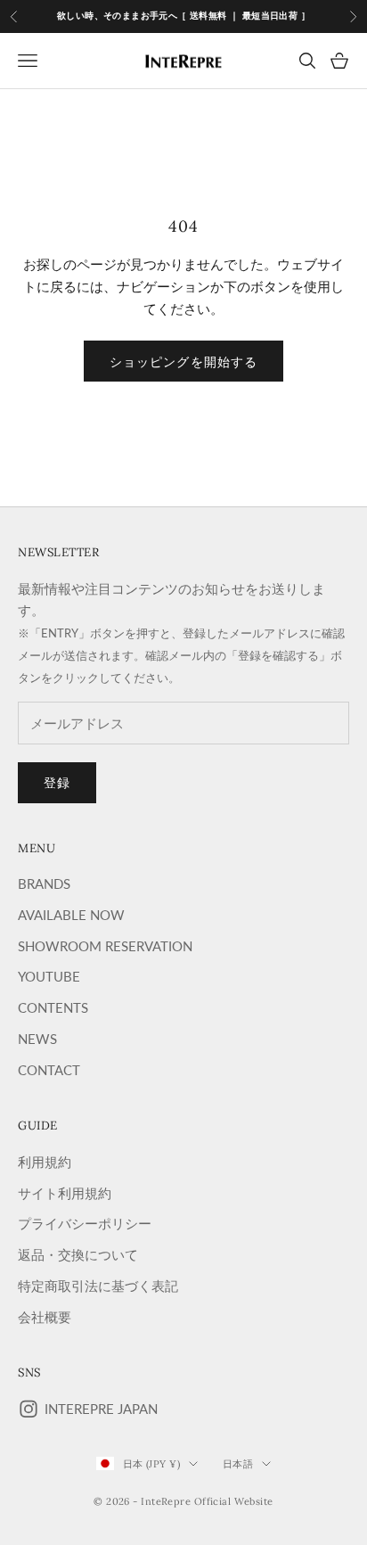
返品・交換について (78, 1254)
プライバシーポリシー (84, 1223)
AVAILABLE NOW (71, 915)
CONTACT (49, 1070)
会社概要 (44, 1317)
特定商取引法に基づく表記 (98, 1286)
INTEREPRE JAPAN (101, 1409)
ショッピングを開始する (183, 361)
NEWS (37, 1039)
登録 (57, 782)
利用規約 (44, 1162)
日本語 (238, 1464)
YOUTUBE (49, 976)
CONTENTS (53, 1007)
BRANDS (44, 883)
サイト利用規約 (64, 1193)
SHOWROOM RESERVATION (105, 946)
